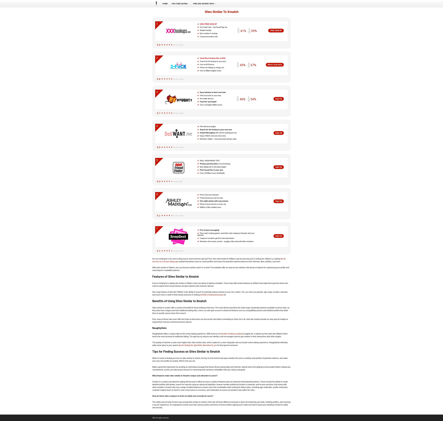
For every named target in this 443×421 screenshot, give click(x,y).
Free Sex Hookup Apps (203, 4)
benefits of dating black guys (211, 295)
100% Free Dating (179, 4)
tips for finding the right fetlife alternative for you (198, 345)
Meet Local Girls (275, 65)
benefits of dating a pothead (232, 334)
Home (165, 4)
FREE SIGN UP (276, 30)
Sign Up (278, 99)
